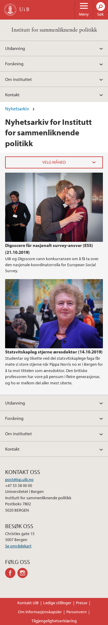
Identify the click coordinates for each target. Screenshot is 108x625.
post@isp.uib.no (19, 479)
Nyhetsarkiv (17, 109)
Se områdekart (18, 546)
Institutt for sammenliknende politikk (54, 30)
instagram (23, 573)
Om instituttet (18, 79)
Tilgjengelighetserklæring (54, 620)
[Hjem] (10, 10)
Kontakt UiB (28, 602)
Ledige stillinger (57, 602)
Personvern (76, 611)
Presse (81, 602)
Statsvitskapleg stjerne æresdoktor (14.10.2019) (54, 352)
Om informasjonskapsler (40, 611)
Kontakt (12, 94)
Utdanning (15, 48)
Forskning (14, 63)
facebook (11, 573)
